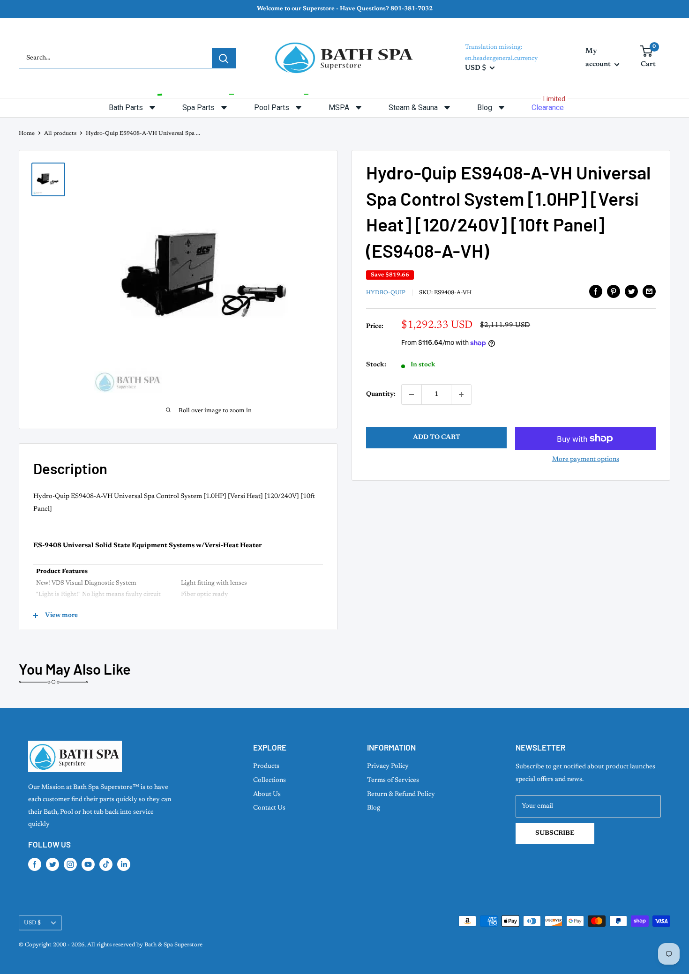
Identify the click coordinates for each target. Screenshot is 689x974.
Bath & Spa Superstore (173, 945)
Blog (373, 808)
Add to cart (436, 437)
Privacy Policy (388, 766)
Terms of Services (393, 780)
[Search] (223, 58)
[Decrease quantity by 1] (411, 394)
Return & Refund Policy (401, 794)
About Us (267, 794)
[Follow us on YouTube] (88, 864)
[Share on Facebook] (595, 291)
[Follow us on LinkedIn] (123, 864)
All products (60, 133)
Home (27, 133)
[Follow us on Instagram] (70, 864)
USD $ (32, 923)
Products (266, 766)
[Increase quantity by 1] (461, 394)
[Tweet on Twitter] (631, 291)
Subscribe (555, 833)
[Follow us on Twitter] (52, 864)
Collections (269, 780)
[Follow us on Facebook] (34, 864)
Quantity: (381, 394)
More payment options (585, 459)
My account (598, 58)
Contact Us (269, 808)
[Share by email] (649, 291)
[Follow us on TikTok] (105, 864)
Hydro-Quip (385, 293)
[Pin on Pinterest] (613, 291)
